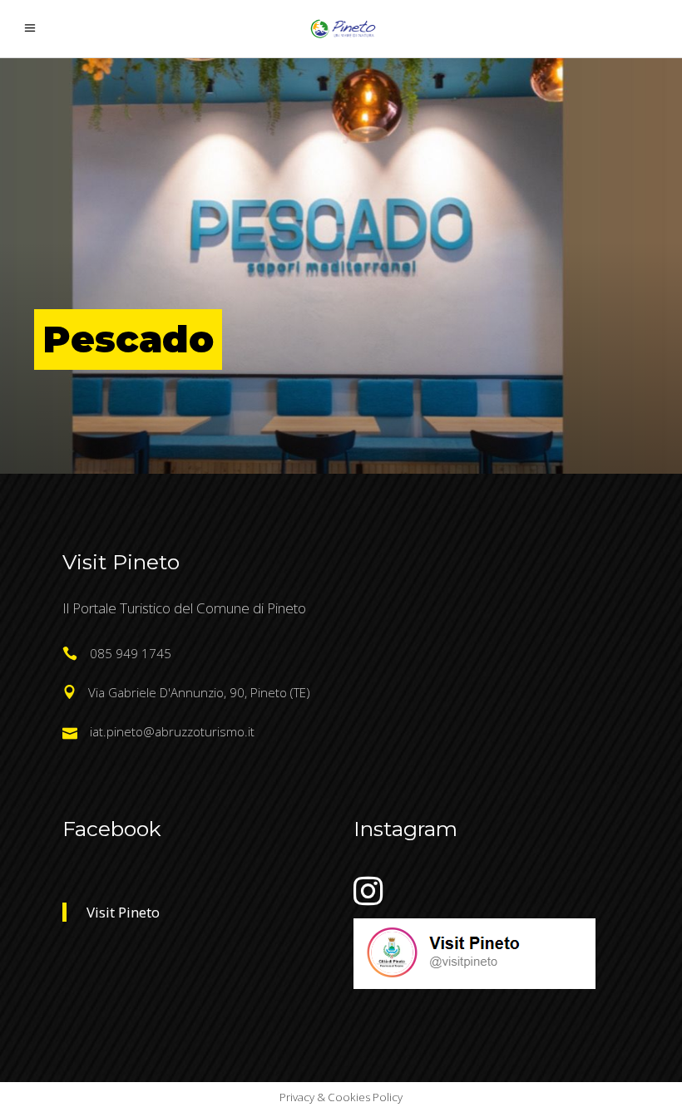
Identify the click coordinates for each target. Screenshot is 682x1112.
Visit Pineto (123, 912)
